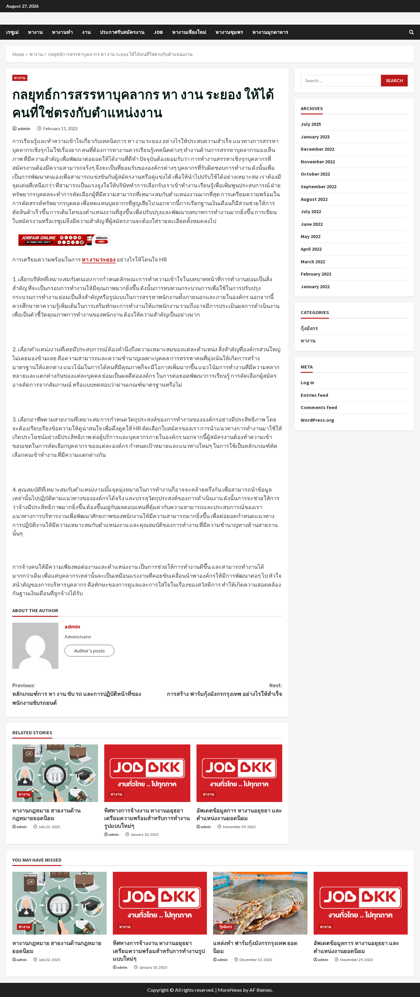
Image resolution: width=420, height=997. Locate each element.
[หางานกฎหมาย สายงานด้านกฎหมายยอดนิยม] (55, 773)
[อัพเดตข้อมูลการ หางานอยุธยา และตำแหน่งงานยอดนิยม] (239, 773)
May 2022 (310, 236)
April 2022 (311, 249)
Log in (307, 383)
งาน (86, 32)
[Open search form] (411, 32)
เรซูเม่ (12, 32)
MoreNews (230, 990)
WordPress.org (317, 420)
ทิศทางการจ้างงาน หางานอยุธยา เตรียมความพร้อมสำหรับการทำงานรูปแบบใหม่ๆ (147, 818)
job (158, 32)
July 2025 (311, 124)
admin (24, 128)
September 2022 (318, 186)
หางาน (35, 32)
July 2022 (311, 212)
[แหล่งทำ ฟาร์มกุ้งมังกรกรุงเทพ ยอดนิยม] (260, 903)
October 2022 (315, 174)
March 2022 (313, 261)
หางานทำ (62, 32)
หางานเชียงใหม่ (189, 32)
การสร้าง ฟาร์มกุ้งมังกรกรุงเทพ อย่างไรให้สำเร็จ (224, 690)
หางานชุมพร (229, 32)
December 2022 (317, 149)
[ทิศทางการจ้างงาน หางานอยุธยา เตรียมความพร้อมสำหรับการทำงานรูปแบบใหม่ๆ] (147, 773)
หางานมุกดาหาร (270, 32)
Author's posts (89, 650)
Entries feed (314, 395)
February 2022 (316, 274)
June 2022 (312, 224)
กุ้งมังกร (309, 328)
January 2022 (315, 286)
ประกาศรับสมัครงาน (122, 32)
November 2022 (318, 161)
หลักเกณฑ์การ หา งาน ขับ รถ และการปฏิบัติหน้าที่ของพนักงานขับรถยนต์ (76, 694)
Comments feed (319, 408)
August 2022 (314, 199)
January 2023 (315, 137)
